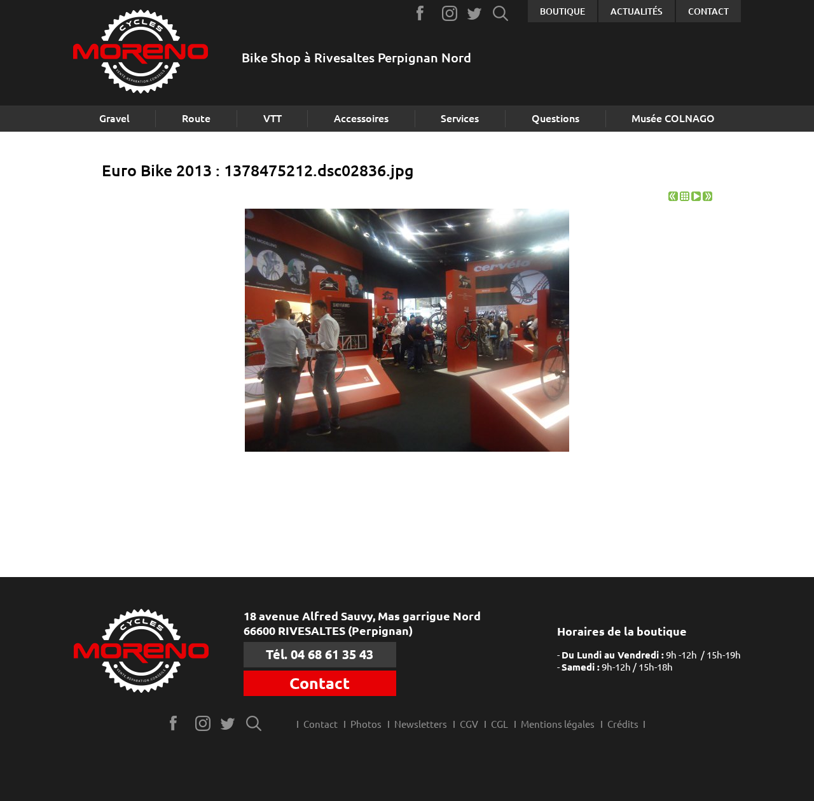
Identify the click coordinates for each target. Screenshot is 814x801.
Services (460, 118)
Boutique (562, 11)
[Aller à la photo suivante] (707, 197)
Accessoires (361, 118)
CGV (469, 724)
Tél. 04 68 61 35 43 (319, 654)
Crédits (622, 724)
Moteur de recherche (501, 13)
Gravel (114, 118)
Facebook (424, 13)
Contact (708, 11)
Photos (366, 724)
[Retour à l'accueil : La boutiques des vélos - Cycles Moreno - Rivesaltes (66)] (140, 53)
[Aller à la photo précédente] (673, 197)
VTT (272, 118)
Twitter (475, 13)
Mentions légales (558, 724)
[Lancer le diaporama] (696, 197)
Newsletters (420, 724)
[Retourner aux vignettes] (684, 197)
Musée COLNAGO (673, 118)
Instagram (450, 13)
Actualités (636, 11)
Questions (555, 118)
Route (196, 118)
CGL (499, 724)
